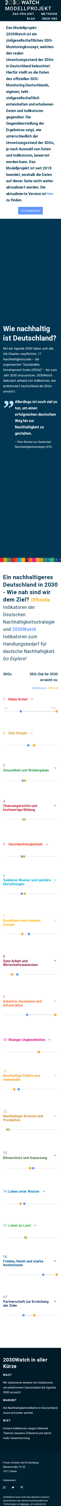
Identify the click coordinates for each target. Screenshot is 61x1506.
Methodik (49, 14)
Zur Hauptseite (30, 210)
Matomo (25, 1504)
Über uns (49, 18)
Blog (31, 18)
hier (50, 194)
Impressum (9, 1480)
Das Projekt (23, 14)
